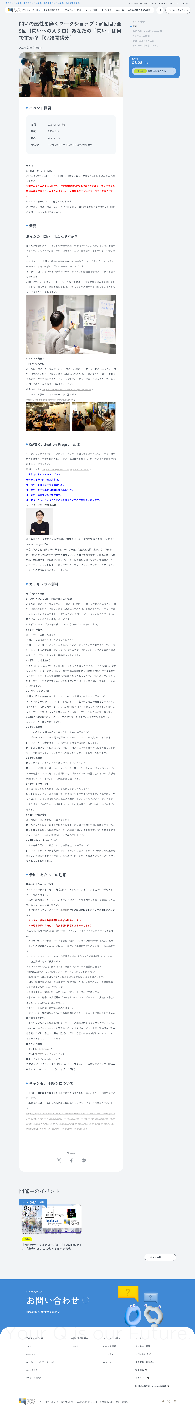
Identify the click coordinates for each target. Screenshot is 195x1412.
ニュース (120, 10)
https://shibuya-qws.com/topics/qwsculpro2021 (66, 389)
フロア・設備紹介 (33, 1377)
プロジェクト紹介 (73, 10)
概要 (134, 26)
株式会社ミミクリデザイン (49, 1054)
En (187, 3)
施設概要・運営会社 (145, 1362)
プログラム (30, 1346)
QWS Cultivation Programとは (147, 31)
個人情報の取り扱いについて (87, 1402)
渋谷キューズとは (30, 10)
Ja (183, 3)
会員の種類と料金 (52, 10)
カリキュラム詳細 (141, 35)
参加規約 (65, 910)
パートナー (30, 1354)
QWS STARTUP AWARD (139, 10)
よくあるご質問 (142, 1346)
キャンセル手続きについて (145, 45)
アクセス (153, 3)
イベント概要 (138, 21)
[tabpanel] (50, 1225)
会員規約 (74, 1346)
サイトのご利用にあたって (49, 1402)
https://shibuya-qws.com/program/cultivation (49, 399)
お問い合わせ (174, 3)
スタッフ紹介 (31, 1370)
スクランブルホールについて (137, 3)
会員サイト (163, 3)
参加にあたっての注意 (143, 40)
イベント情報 (91, 10)
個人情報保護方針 (67, 1402)
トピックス (107, 10)
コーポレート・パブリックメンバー (41, 1362)
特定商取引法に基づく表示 (109, 1402)
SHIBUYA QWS (42, 1048)
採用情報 (139, 1369)
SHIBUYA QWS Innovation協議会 (150, 1385)
